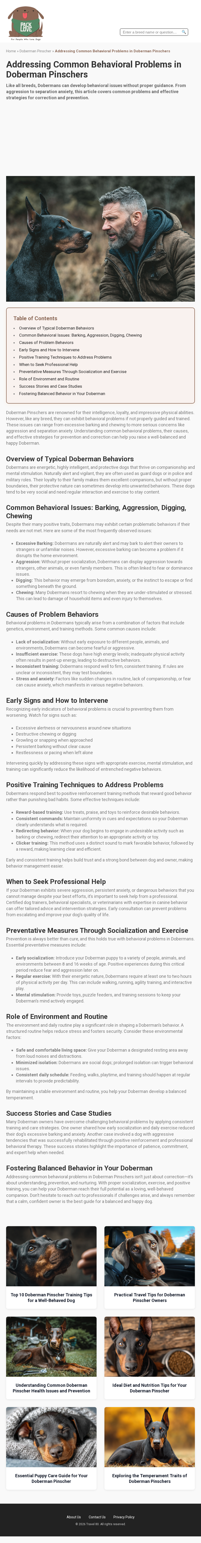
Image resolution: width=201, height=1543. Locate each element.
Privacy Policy (124, 1517)
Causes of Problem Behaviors (46, 342)
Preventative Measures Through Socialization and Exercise (72, 371)
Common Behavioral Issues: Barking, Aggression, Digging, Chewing (80, 335)
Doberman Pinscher (35, 51)
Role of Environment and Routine (49, 378)
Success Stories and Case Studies (50, 386)
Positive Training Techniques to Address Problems (65, 357)
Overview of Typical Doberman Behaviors (56, 328)
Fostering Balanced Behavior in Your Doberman (62, 393)
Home (11, 51)
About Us (74, 1517)
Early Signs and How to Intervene (49, 349)
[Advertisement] (100, 139)
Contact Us (97, 1517)
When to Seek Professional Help (48, 364)
